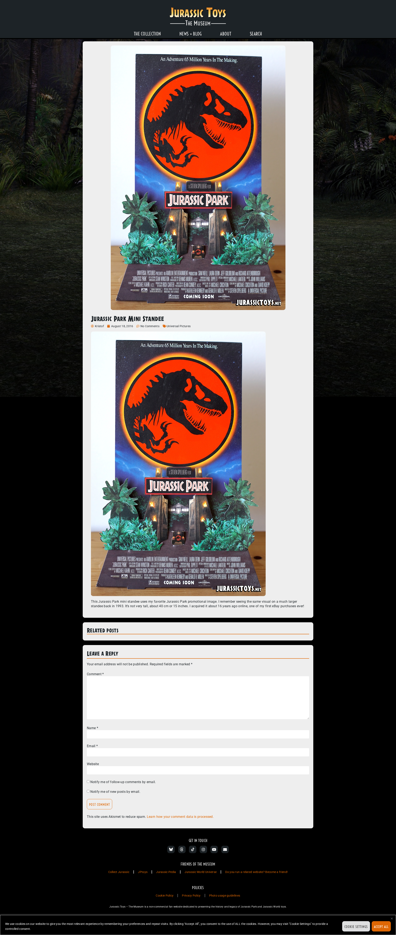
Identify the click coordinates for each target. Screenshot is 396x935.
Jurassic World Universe (201, 872)
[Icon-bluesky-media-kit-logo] (171, 849)
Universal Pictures (179, 326)
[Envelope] (225, 849)
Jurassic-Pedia (166, 872)
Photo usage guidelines (224, 895)
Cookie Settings (356, 927)
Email (92, 746)
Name (92, 728)
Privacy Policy (191, 895)
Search (256, 34)
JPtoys (142, 872)
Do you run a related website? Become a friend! (256, 872)
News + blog (190, 34)
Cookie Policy (164, 895)
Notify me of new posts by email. (115, 791)
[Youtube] (214, 849)
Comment (95, 674)
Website (93, 764)
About (225, 34)
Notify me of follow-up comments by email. (123, 782)
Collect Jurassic (119, 872)
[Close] (391, 918)
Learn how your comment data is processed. (180, 817)
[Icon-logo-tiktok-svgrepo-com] (192, 849)
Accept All (381, 927)
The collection (147, 34)
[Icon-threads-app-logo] (182, 849)
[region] (198, 925)
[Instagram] (203, 849)
